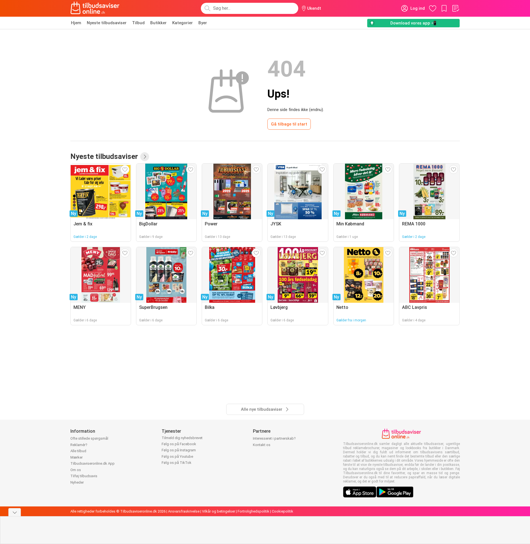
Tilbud (138, 22)
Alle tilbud (78, 451)
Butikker (158, 22)
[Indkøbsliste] (455, 8)
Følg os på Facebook (179, 444)
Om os (75, 470)
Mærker (76, 457)
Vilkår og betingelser (218, 511)
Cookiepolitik (282, 511)
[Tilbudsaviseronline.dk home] (95, 8)
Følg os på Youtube (177, 456)
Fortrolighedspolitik (253, 511)
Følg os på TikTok (176, 463)
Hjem (76, 22)
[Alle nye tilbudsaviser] (144, 156)
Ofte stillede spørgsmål (89, 438)
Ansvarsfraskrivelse (183, 511)
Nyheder (77, 482)
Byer (202, 22)
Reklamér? (78, 445)
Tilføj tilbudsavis (83, 476)
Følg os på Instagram (179, 450)
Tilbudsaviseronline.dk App (92, 463)
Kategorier (182, 22)
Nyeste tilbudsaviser (107, 22)
